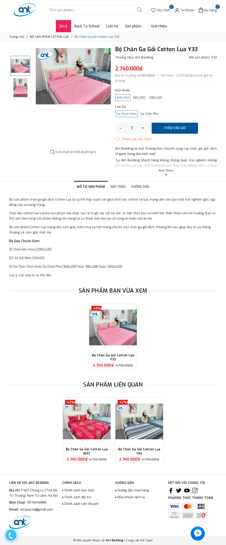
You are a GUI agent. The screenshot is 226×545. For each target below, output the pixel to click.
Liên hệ (112, 26)
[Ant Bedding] (24, 10)
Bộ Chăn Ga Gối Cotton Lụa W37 (87, 451)
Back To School (87, 26)
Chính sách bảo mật (79, 490)
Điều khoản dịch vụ (131, 497)
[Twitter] (178, 490)
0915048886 (37, 502)
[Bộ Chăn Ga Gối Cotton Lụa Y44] (139, 421)
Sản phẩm (133, 26)
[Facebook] (170, 490)
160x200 (123, 98)
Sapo (149, 540)
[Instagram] (195, 490)
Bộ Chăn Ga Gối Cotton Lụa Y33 (113, 357)
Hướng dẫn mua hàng (133, 490)
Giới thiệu (159, 26)
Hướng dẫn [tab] (140, 187)
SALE (63, 26)
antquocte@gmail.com (36, 509)
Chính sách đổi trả (77, 497)
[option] (73, 76)
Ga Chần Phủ (149, 114)
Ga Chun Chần (127, 114)
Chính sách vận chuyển (81, 504)
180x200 (139, 98)
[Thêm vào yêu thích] (133, 139)
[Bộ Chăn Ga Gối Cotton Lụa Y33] (113, 327)
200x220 (155, 98)
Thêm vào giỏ (175, 128)
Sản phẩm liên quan (113, 384)
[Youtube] (187, 490)
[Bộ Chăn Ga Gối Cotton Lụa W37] (87, 421)
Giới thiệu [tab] (118, 187)
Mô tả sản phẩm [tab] (91, 187)
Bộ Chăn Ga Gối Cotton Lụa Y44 (139, 451)
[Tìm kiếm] (139, 10)
